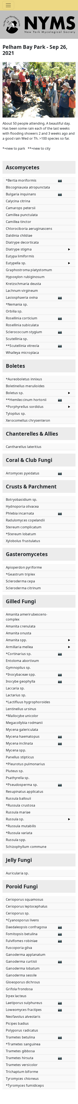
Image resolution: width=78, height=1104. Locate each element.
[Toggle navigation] (8, 5)
